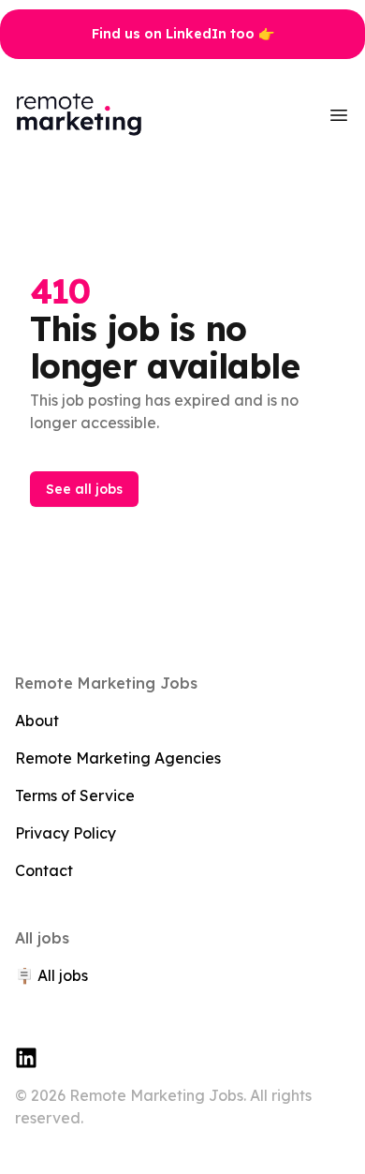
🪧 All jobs (51, 975)
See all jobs (84, 489)
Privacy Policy (65, 833)
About (37, 720)
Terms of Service (75, 795)
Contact (44, 870)
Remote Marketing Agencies (118, 758)
